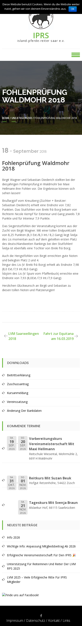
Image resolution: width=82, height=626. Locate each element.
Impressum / (15, 620)
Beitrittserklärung (18, 375)
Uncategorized (22, 118)
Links (66, 620)
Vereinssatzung (17, 402)
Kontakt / (55, 620)
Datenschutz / (36, 620)
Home (5, 118)
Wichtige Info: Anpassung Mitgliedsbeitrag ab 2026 (41, 546)
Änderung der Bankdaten (24, 411)
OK (72, 9)
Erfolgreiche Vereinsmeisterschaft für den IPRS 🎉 (41, 555)
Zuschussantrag (18, 384)
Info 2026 (13, 537)
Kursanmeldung (17, 393)
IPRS (41, 35)
